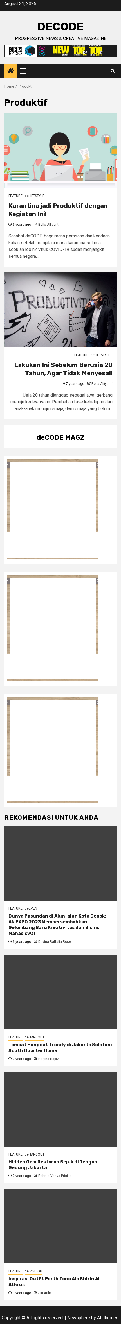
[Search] (112, 71)
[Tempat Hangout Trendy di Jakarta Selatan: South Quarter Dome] (60, 992)
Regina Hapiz (48, 1059)
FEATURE (15, 196)
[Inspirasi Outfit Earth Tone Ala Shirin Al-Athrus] (60, 1226)
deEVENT (32, 908)
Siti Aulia (45, 1293)
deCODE (60, 26)
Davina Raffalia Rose (54, 942)
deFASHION (33, 1271)
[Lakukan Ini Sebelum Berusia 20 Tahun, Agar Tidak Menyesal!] (60, 309)
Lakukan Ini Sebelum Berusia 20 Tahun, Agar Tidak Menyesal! (63, 369)
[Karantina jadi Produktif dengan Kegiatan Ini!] (60, 150)
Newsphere (78, 1317)
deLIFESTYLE (34, 196)
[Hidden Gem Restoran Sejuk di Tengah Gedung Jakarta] (60, 1109)
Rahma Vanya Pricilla (54, 1176)
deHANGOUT (34, 1037)
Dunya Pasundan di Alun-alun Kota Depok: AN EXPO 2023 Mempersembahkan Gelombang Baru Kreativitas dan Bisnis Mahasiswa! (57, 924)
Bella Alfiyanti (48, 224)
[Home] (11, 71)
